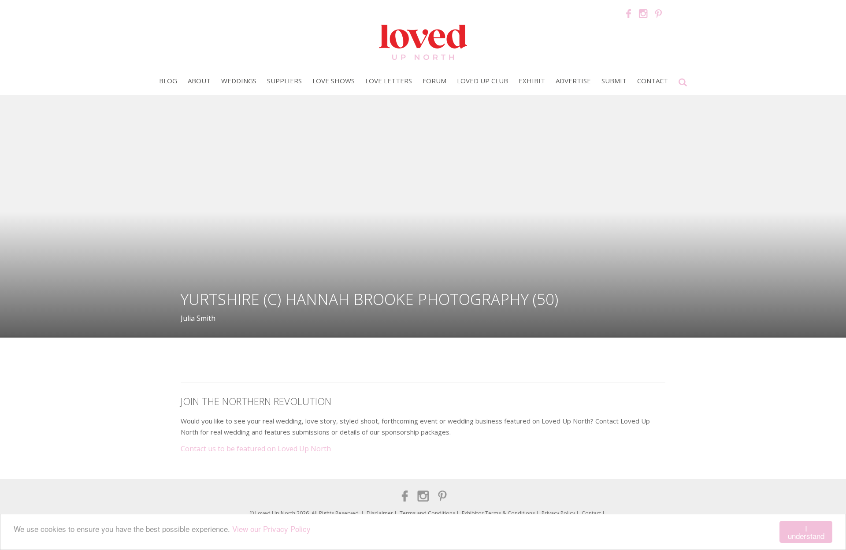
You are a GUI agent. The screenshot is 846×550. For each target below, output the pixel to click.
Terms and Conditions (427, 513)
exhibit (532, 80)
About (199, 80)
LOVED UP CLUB (482, 80)
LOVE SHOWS (333, 80)
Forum (434, 80)
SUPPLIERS (284, 80)
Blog (168, 80)
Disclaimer (380, 513)
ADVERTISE (573, 80)
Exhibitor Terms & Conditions (498, 513)
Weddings (238, 80)
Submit (614, 80)
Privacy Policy (558, 513)
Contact (652, 80)
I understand (806, 532)
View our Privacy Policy (271, 528)
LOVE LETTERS (388, 80)
